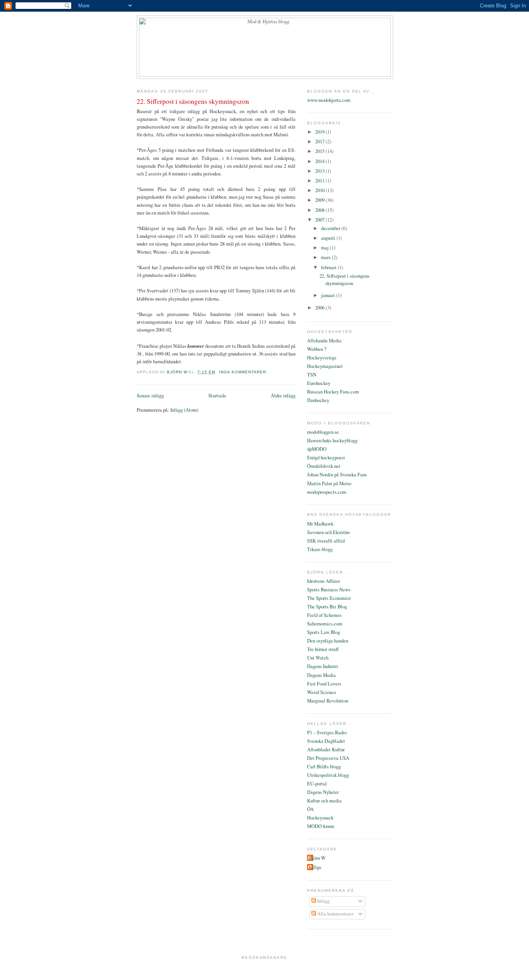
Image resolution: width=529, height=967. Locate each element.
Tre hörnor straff (323, 649)
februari (329, 267)
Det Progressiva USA (328, 758)
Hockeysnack (320, 817)
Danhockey (318, 400)
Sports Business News (328, 589)
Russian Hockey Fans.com (333, 391)
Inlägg (323, 901)
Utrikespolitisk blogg (328, 775)
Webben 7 (316, 349)
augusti (329, 238)
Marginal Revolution (327, 700)
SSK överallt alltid (326, 541)
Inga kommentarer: (244, 372)
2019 (320, 132)
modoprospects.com (326, 492)
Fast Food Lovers (324, 683)
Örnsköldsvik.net (323, 466)
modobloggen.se (323, 432)
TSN (311, 374)
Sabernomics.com (324, 623)
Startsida (217, 395)
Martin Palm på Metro (329, 483)
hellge (315, 867)
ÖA (310, 809)
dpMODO (316, 449)
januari (328, 295)
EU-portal (317, 783)
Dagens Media (321, 675)
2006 (320, 307)
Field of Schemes (324, 615)
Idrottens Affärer (323, 581)
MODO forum (320, 826)
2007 (320, 219)
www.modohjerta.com (328, 100)
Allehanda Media (324, 340)
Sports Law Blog (323, 632)
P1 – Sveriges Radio (327, 732)
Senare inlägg (150, 395)
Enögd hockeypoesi (326, 457)
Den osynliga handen (327, 640)
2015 (320, 151)
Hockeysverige (322, 357)
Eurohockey (318, 383)
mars (326, 257)
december (331, 228)
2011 (320, 180)
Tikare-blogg (320, 549)
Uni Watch (317, 657)
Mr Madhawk (320, 523)
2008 (320, 210)
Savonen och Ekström (328, 532)
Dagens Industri (322, 666)
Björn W (317, 858)
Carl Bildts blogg (324, 766)
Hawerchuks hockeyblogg (332, 440)
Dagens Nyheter (323, 792)
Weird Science (321, 692)
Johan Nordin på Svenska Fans (337, 474)
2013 (320, 171)
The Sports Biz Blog (327, 606)
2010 (320, 190)
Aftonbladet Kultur (326, 749)
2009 (320, 200)
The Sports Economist (329, 598)
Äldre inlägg (283, 395)
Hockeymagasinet (325, 366)
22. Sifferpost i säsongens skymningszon (193, 101)
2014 (320, 161)
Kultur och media (324, 800)
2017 (320, 141)
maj (325, 247)
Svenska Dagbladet (326, 741)
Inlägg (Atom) (184, 410)
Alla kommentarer (335, 913)
